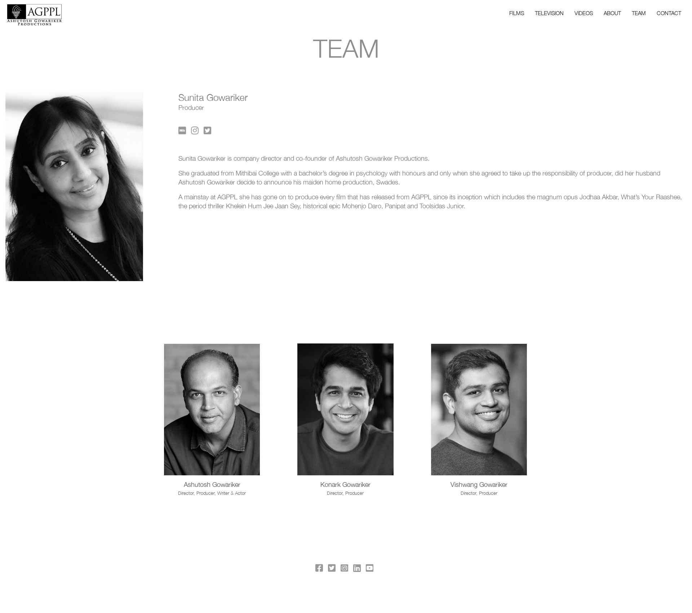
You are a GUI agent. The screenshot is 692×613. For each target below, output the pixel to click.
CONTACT (669, 13)
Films (516, 13)
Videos (584, 13)
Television (549, 13)
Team (639, 13)
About (612, 13)
